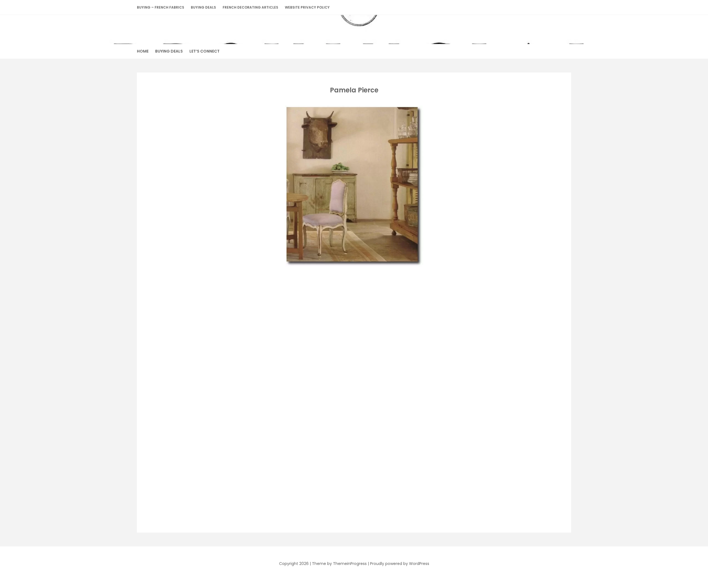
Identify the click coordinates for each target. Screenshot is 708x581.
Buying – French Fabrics (160, 7)
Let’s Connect (204, 51)
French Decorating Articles (250, 7)
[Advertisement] (352, 309)
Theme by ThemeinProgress (339, 563)
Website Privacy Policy (307, 7)
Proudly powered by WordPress (399, 563)
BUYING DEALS (203, 7)
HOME (143, 51)
